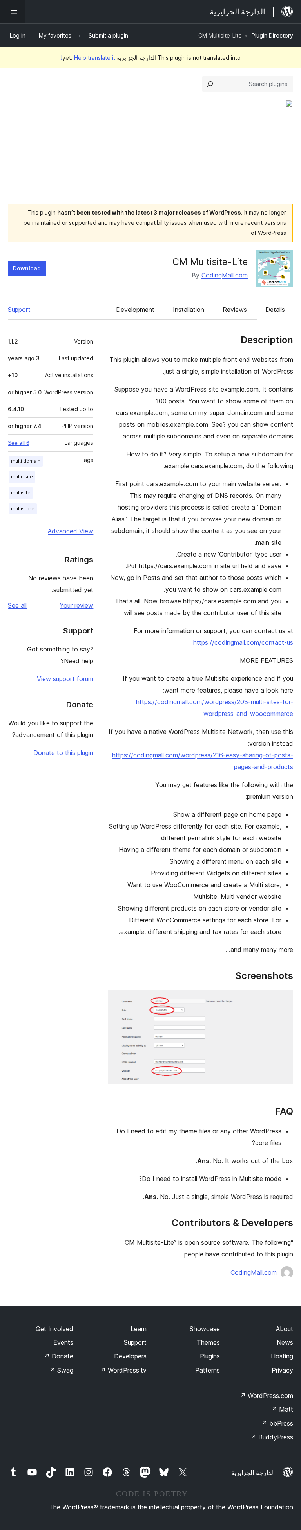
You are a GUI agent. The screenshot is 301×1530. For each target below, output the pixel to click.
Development (135, 309)
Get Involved (54, 1329)
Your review (76, 605)
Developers (130, 1356)
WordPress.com (266, 1395)
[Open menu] (12, 11)
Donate (58, 1356)
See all (17, 605)
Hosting (282, 1356)
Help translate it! (88, 57)
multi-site (22, 477)
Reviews (235, 309)
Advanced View (70, 531)
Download (27, 268)
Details (275, 309)
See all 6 (18, 443)
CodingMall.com (224, 275)
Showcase (205, 1329)
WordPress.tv (123, 1370)
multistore (22, 509)
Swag (61, 1370)
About (284, 1329)
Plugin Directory (272, 35)
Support (19, 309)
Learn (139, 1329)
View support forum (65, 679)
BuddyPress (271, 1437)
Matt (282, 1409)
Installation (188, 309)
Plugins (210, 1356)
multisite (21, 493)
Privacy (282, 1370)
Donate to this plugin (63, 753)
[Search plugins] (210, 84)
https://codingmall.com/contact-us (243, 642)
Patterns (207, 1370)
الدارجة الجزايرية (253, 1472)
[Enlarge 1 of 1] (282, 1000)
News (285, 1342)
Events (63, 1342)
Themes (208, 1342)
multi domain (25, 461)
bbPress (277, 1423)
